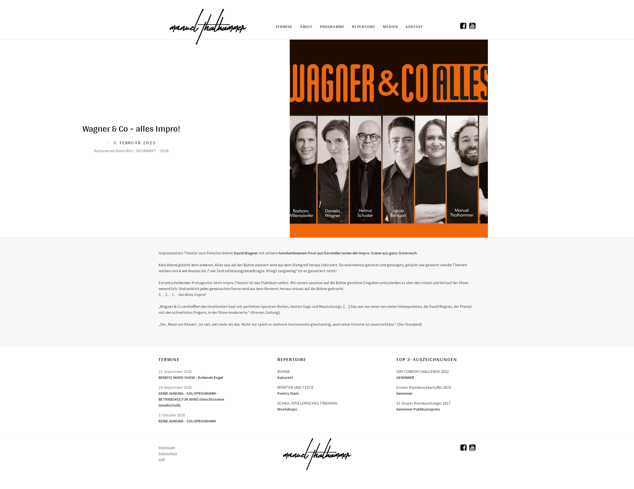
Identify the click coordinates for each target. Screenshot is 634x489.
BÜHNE (283, 371)
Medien (390, 26)
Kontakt (414, 26)
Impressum (166, 447)
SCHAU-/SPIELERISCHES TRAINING (307, 403)
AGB (161, 459)
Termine (284, 26)
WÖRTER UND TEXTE (295, 387)
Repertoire (363, 26)
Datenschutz (167, 453)
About (306, 26)
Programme (332, 26)
